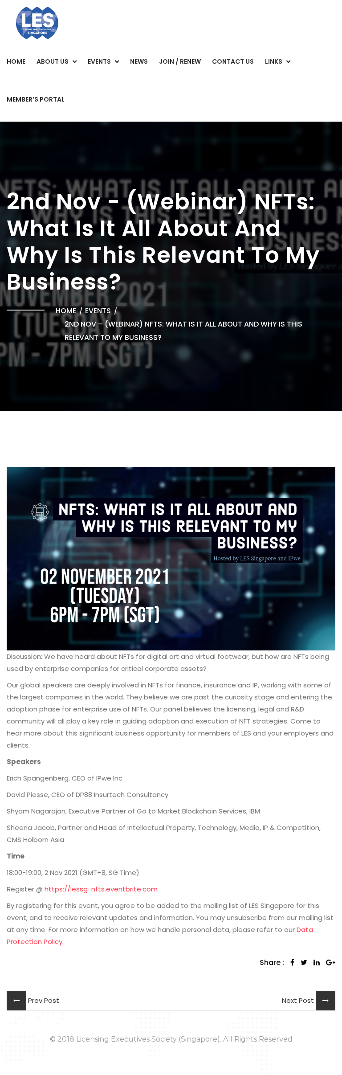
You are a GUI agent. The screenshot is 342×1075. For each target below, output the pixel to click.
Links (273, 61)
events (98, 311)
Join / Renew (180, 61)
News (139, 61)
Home (16, 61)
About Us (53, 61)
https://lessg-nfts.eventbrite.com (101, 889)
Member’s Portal (36, 99)
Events (99, 61)
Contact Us (233, 61)
